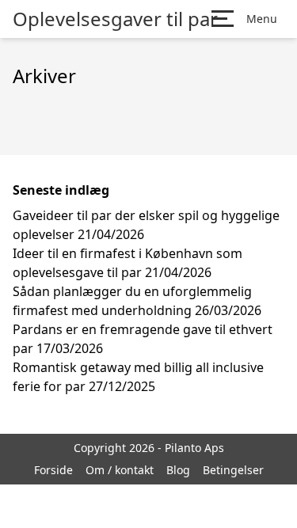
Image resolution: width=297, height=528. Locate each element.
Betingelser (233, 469)
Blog (178, 469)
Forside (53, 469)
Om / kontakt (120, 469)
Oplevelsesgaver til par (115, 19)
